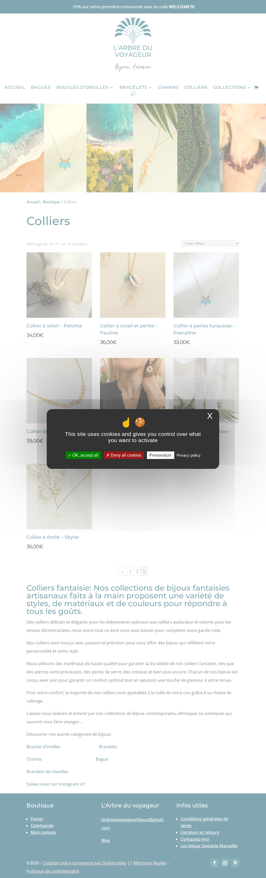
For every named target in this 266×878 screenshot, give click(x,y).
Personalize (160, 455)
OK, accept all (84, 455)
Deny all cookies (125, 455)
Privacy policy (189, 455)
